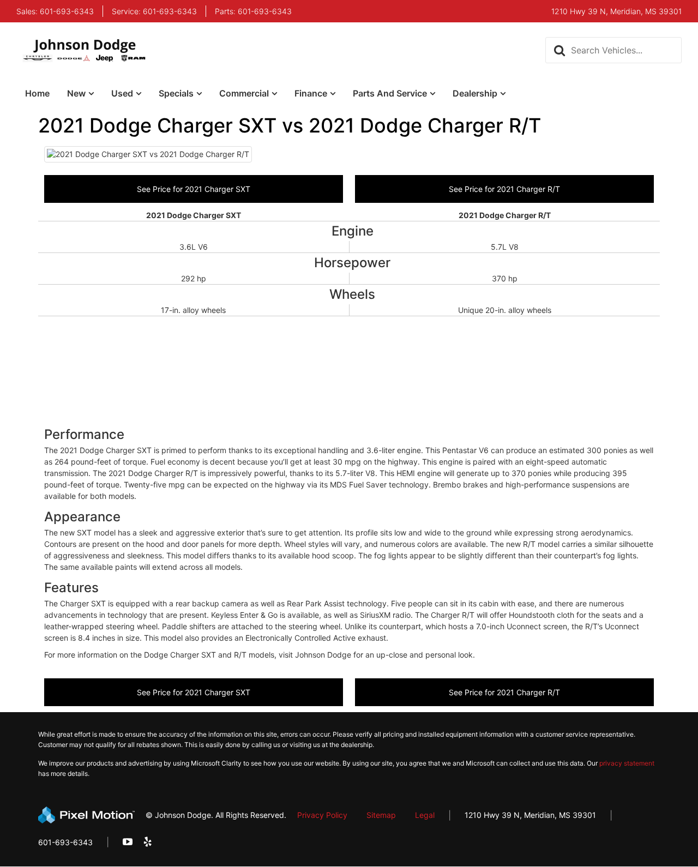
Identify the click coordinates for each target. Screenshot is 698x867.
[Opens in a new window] (128, 842)
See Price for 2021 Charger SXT (193, 189)
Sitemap (381, 815)
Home (37, 93)
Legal (425, 815)
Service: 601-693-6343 (154, 11)
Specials (176, 93)
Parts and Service (390, 93)
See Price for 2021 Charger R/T (504, 189)
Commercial (244, 93)
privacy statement (626, 763)
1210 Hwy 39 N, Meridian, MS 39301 (530, 815)
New (76, 93)
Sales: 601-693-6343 (55, 11)
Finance (310, 93)
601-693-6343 (65, 842)
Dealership (475, 93)
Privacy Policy (322, 815)
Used (122, 93)
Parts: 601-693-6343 (253, 11)
